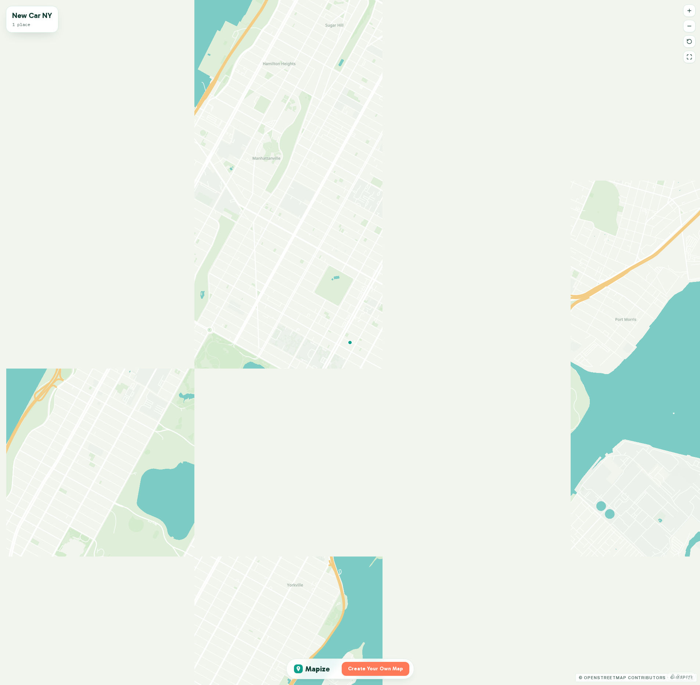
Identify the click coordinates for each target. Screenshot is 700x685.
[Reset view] (689, 41)
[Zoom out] (689, 26)
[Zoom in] (689, 10)
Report (684, 676)
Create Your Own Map (375, 669)
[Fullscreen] (689, 57)
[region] (350, 342)
